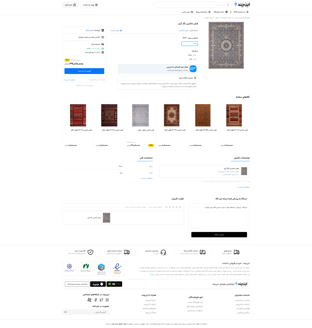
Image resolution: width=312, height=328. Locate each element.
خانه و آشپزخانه (226, 18)
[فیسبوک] (96, 300)
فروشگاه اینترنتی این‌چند (242, 18)
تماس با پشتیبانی (242, 300)
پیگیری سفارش (243, 312)
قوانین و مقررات (243, 308)
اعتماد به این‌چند (243, 304)
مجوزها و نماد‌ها (149, 308)
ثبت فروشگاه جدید (195, 302)
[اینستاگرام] (107, 300)
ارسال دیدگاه (219, 234)
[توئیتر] (101, 300)
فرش (216, 18)
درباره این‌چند (150, 300)
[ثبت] (65, 312)
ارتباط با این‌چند (150, 304)
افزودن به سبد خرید (84, 71)
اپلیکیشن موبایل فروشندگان (77, 284)
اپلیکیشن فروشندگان (194, 306)
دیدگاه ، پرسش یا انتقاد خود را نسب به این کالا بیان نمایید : (225, 207)
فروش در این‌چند (69, 80)
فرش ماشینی (208, 18)
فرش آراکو (89, 30)
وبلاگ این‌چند (150, 312)
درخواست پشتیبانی (195, 310)
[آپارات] (89, 300)
